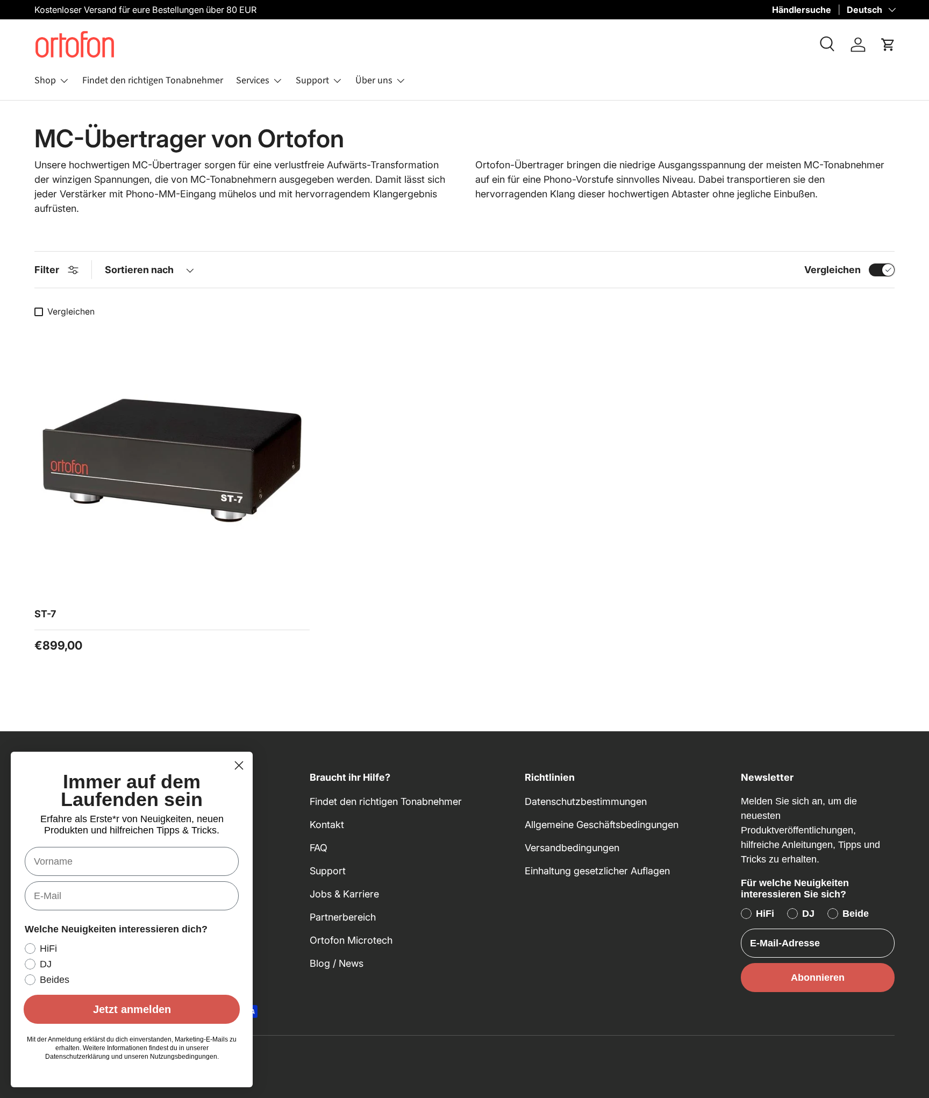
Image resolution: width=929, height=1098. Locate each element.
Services (252, 80)
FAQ (318, 847)
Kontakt (327, 824)
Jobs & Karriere (344, 894)
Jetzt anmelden (132, 1009)
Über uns (373, 80)
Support (312, 80)
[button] (888, 44)
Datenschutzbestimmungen (586, 801)
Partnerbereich (343, 917)
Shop (45, 80)
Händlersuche (801, 9)
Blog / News (336, 963)
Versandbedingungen (572, 847)
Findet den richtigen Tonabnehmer (152, 80)
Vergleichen (832, 269)
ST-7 (45, 613)
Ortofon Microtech (351, 940)
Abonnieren (818, 977)
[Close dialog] (239, 765)
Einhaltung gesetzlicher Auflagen (597, 870)
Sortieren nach (139, 269)
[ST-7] (172, 460)
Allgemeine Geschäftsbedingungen (601, 824)
